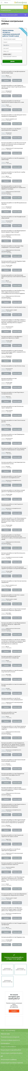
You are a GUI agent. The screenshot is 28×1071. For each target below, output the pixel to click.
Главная (3, 19)
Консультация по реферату (9, 1059)
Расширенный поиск (6, 10)
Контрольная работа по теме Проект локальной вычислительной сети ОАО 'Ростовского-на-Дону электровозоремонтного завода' (13, 537)
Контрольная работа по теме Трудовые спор (13, 937)
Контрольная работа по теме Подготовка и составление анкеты (12, 393)
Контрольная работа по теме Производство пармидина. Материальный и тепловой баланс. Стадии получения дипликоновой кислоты (12, 879)
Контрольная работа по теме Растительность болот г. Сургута (13, 553)
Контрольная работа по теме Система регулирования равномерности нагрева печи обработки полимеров (13, 187)
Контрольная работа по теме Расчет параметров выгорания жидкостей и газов (12, 101)
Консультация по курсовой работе (11, 1050)
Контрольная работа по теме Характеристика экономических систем (13, 462)
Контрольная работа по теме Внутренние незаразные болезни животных (12, 863)
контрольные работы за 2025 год (20, 969)
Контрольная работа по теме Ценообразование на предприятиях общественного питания (13, 894)
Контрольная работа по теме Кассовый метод (13, 307)
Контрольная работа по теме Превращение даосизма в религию (12, 435)
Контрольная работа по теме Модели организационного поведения (11, 129)
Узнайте (14, 1011)
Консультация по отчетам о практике (12, 1062)
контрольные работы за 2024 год (7, 981)
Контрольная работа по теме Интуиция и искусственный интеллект (12, 671)
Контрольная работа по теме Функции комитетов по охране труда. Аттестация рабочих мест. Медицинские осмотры (11, 909)
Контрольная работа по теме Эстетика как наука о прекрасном (12, 407)
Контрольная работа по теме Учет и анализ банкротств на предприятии (12, 595)
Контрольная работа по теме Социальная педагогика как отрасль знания (12, 835)
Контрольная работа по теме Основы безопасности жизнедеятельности (11, 476)
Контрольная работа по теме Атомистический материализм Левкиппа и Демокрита (13, 609)
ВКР (2, 1056)
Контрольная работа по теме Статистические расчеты (13, 421)
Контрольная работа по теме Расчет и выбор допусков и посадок (13, 172)
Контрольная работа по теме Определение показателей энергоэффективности (12, 774)
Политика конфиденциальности (10, 1040)
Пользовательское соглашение (10, 1037)
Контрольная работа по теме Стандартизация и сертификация (13, 923)
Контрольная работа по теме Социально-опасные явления (12, 504)
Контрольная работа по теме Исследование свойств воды (12, 158)
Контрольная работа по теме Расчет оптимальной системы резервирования (12, 699)
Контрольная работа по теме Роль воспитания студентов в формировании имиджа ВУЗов (13, 449)
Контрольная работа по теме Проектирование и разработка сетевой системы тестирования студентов (13, 727)
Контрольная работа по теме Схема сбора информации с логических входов (12, 246)
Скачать (6, 80)
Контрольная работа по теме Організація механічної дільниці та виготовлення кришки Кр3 (13, 276)
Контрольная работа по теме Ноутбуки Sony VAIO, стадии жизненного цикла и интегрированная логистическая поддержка (13, 292)
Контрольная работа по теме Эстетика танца (13, 366)
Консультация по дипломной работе (11, 1053)
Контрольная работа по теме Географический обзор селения (13, 217)
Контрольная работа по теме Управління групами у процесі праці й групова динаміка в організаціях (13, 87)
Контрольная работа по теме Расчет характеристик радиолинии (10, 849)
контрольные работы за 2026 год (7, 969)
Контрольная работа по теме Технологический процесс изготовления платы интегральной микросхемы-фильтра (13, 144)
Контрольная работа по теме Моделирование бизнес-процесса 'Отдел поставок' (13, 231)
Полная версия (5, 1043)
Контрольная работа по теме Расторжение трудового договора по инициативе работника (13, 567)
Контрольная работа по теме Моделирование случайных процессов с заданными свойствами (13, 624)
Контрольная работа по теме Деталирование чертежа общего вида (13, 72)
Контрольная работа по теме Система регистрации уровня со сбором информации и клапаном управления (13, 789)
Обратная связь (5, 1034)
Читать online (17, 80)
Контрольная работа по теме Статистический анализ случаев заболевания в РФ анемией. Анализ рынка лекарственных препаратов (13, 821)
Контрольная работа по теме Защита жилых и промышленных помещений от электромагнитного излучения (13, 806)
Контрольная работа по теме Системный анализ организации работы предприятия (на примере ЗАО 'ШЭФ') (13, 352)
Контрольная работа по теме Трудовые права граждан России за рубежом (13, 261)
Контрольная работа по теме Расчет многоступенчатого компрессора (10, 657)
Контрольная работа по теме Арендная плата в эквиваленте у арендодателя (13, 115)
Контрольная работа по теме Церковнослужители (9, 379)
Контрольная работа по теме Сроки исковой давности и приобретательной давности (13, 490)
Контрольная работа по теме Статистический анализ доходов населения (13, 760)
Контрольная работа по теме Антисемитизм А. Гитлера (13, 685)
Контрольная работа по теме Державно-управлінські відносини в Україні (12, 337)
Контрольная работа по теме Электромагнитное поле (9, 712)
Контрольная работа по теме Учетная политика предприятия (13, 581)
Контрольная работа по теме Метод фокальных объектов (14, 203)
